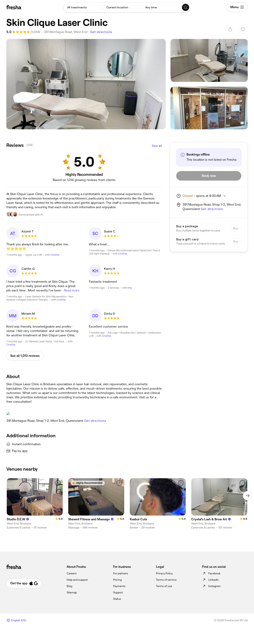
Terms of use (164, 586)
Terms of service (166, 579)
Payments (119, 586)
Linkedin (213, 579)
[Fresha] (13, 7)
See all (157, 145)
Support (118, 592)
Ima (130, 287)
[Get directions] (84, 413)
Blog (69, 586)
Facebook (214, 573)
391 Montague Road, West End (66, 32)
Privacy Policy (164, 573)
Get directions (101, 32)
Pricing (117, 579)
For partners (120, 573)
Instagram (214, 586)
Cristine (54, 254)
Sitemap (72, 592)
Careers (72, 573)
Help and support (77, 579)
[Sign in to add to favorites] (58, 483)
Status (117, 598)
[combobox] (83, 7)
